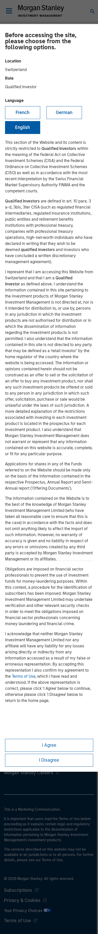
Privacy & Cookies (22, 900)
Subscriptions (18, 890)
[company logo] (41, 11)
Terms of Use (23, 676)
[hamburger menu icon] (9, 10)
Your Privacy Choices (23, 910)
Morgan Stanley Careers (28, 773)
